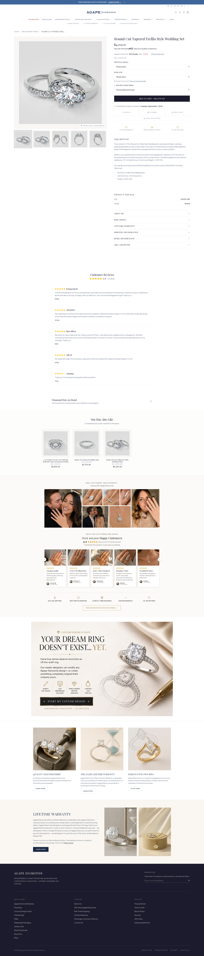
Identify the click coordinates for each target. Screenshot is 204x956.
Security (137, 915)
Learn (171, 19)
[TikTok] (185, 6)
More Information (124, 238)
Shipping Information (126, 232)
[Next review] (160, 559)
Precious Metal (122, 62)
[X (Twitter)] (178, 6)
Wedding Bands (121, 19)
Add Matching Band (125, 85)
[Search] (176, 12)
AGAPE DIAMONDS (28, 873)
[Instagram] (168, 6)
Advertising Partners (142, 923)
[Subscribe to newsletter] (189, 880)
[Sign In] (180, 12)
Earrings (135, 19)
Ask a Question (122, 245)
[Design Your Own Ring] (149, 749)
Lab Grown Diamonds (83, 19)
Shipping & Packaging (22, 923)
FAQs (16, 919)
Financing (18, 907)
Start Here (135, 788)
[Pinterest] (181, 6)
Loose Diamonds (103, 19)
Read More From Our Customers (101, 608)
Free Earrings (19, 915)
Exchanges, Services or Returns (86, 919)
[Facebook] (171, 6)
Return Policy (139, 911)
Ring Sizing (120, 220)
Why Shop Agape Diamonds (85, 907)
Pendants (147, 19)
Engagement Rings (62, 19)
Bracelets (160, 19)
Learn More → (114, 2)
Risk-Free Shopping (82, 911)
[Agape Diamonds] (101, 12)
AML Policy (138, 919)
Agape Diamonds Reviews (24, 904)
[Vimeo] (188, 6)
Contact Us (78, 923)
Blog (16, 938)
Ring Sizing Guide (20, 930)
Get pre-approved (157, 54)
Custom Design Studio (23, 911)
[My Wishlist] (184, 12)
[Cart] (188, 12)
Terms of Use (68, 843)
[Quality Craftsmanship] (54, 749)
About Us (118, 213)
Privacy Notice (140, 904)
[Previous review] (44, 559)
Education (18, 934)
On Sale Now (34, 19)
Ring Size (119, 72)
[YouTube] (175, 6)
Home (16, 32)
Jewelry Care (19, 926)
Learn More (40, 788)
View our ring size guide (138, 81)
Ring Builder (47, 19)
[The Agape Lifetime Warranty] (102, 749)
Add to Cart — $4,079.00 (152, 99)
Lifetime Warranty (124, 226)
